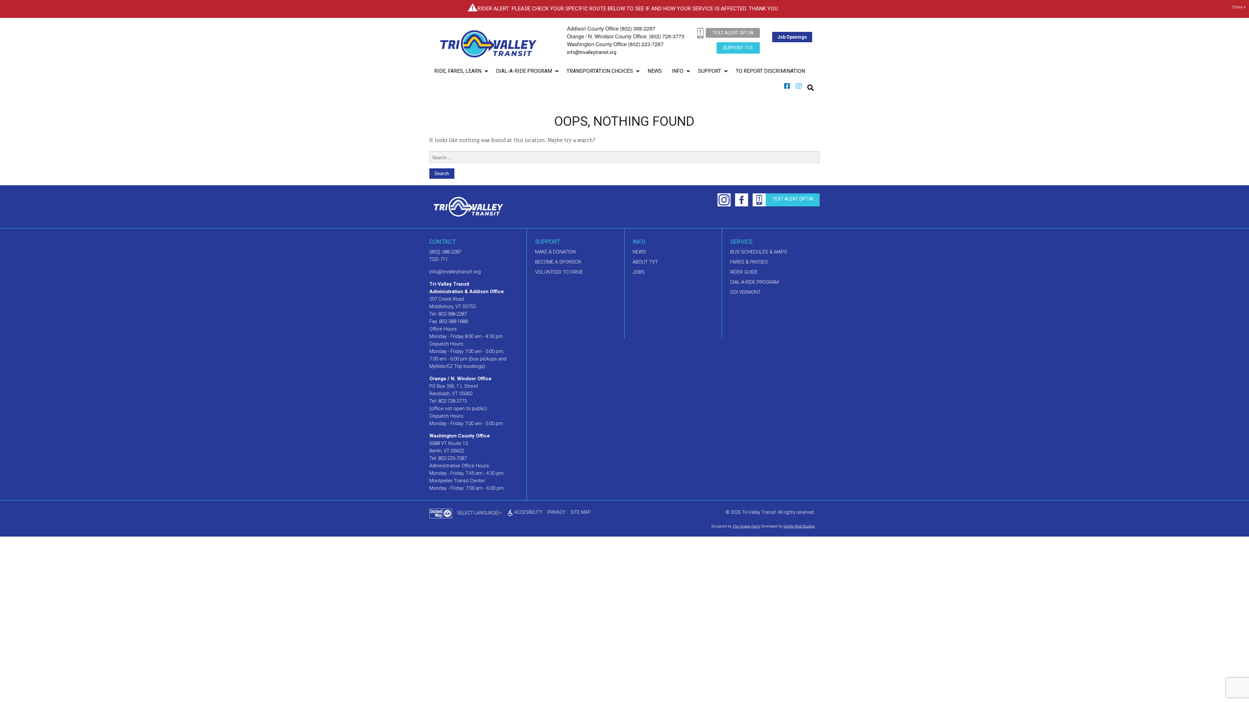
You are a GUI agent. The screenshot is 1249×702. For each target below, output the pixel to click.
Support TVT (738, 47)
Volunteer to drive (559, 272)
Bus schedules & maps (758, 252)
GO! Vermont (745, 292)
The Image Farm (746, 526)
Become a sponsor (558, 262)
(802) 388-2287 (445, 252)
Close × (1238, 7)
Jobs (639, 272)
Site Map (581, 512)
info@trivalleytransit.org (591, 52)
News (639, 252)
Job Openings (792, 37)
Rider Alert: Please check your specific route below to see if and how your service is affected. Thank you (627, 8)
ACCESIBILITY (528, 512)
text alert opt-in (732, 32)
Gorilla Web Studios (799, 526)
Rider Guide (744, 272)
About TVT (645, 262)
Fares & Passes (749, 262)
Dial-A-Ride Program (754, 282)
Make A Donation (555, 252)
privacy (556, 512)
